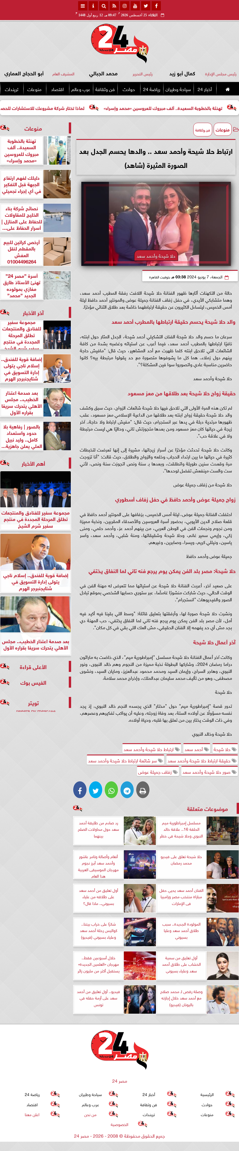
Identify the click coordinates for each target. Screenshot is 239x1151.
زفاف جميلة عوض (155, 771)
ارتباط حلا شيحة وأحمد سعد (149, 749)
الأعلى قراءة (33, 666)
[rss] (114, 5)
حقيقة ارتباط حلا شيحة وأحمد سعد (200, 760)
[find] (103, 5)
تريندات (11, 89)
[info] (93, 5)
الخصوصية (119, 1123)
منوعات (34, 89)
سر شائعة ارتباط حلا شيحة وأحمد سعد (123, 760)
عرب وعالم (80, 89)
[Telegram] (127, 789)
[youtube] (135, 5)
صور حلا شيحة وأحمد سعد (207, 771)
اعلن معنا (32, 1114)
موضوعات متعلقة (207, 808)
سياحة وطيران (178, 89)
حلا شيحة (223, 749)
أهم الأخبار (33, 463)
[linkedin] (124, 5)
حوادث (129, 89)
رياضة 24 (151, 89)
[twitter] (145, 5)
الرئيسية (207, 1093)
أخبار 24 (205, 89)
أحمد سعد (194, 749)
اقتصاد (57, 89)
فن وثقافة (105, 89)
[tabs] (82, 5)
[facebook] (156, 5)
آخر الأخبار (33, 312)
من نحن (90, 1114)
